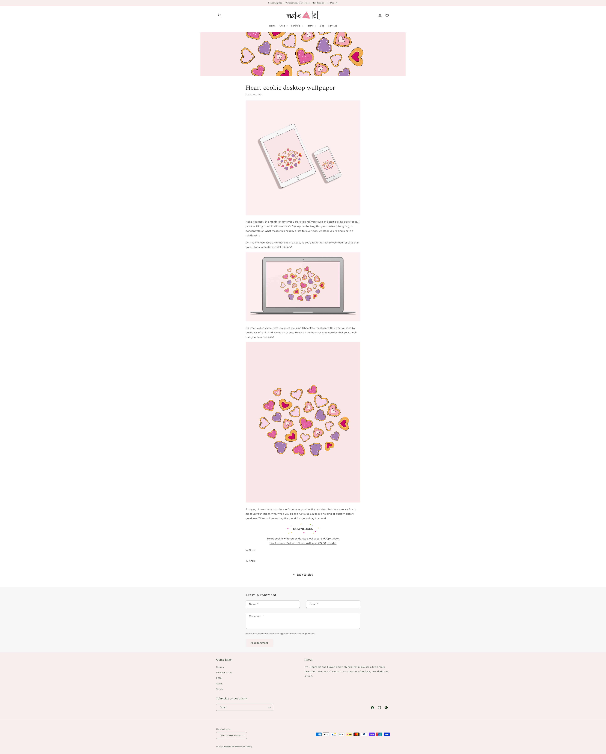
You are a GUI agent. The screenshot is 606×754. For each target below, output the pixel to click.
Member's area (224, 672)
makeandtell (229, 747)
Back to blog (305, 574)
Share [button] (252, 561)
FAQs (219, 678)
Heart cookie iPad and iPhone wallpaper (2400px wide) (303, 543)
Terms (219, 689)
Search (220, 667)
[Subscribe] (269, 707)
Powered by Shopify (243, 747)
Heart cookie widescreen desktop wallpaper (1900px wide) (303, 538)
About (219, 683)
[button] (219, 15)
